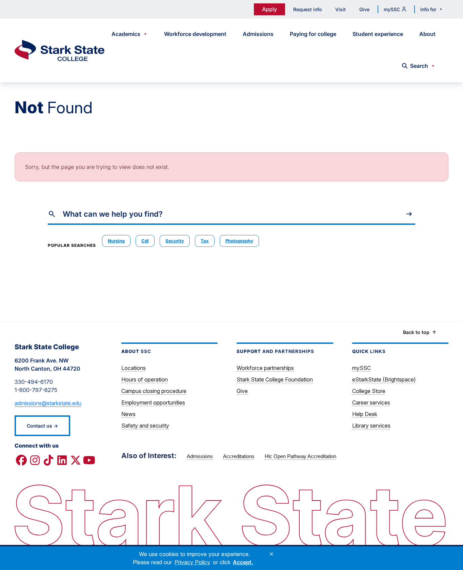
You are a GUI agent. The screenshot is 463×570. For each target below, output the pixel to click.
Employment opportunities (153, 402)
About (427, 34)
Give (364, 9)
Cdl (145, 240)
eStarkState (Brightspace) (384, 379)
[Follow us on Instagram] (35, 460)
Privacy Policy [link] (192, 562)
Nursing (116, 240)
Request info (307, 9)
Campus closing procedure (153, 391)
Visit (340, 9)
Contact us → (42, 426)
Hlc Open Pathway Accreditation (300, 456)
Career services (371, 402)
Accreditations (239, 456)
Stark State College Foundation (275, 379)
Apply (269, 9)
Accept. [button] (243, 562)
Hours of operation (144, 379)
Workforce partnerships (265, 368)
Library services (371, 425)
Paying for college (313, 34)
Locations (133, 368)
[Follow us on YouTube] (89, 460)
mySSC (392, 9)
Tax (205, 240)
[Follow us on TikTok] (48, 460)
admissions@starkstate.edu (48, 403)
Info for (428, 9)
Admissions (258, 34)
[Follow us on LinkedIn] (62, 460)
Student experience (378, 34)
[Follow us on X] (75, 460)
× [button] (271, 554)
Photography (239, 240)
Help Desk (364, 414)
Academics (126, 34)
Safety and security (145, 425)
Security (174, 240)
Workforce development (195, 34)
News (128, 414)
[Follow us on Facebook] (21, 460)
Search (419, 65)
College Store (368, 391)
